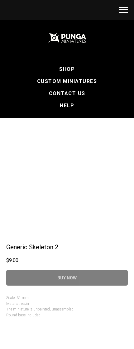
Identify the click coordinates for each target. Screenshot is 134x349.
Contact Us (67, 93)
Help (67, 105)
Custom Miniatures (67, 81)
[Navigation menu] (123, 10)
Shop (67, 69)
